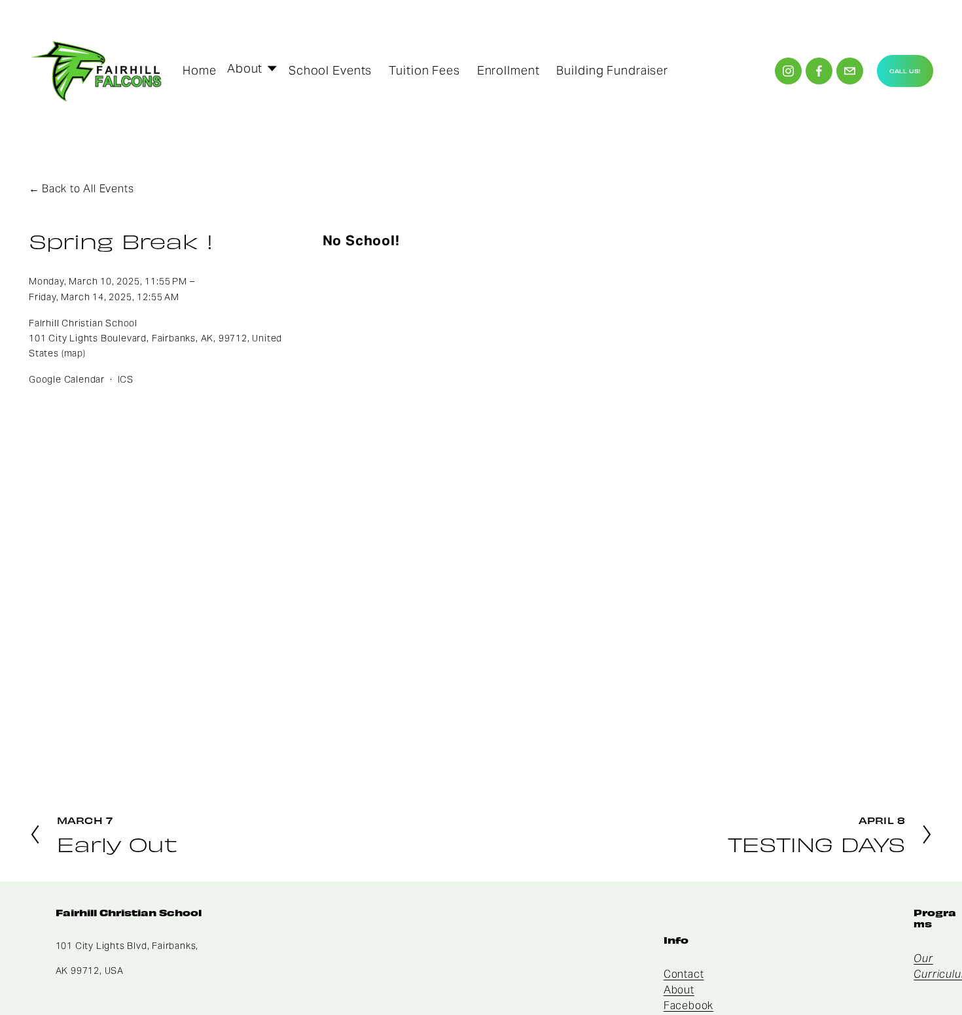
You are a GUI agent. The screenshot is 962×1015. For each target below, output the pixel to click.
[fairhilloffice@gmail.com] (849, 71)
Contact (684, 974)
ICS (126, 379)
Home (200, 70)
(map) (74, 353)
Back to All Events (88, 189)
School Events (330, 70)
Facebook (688, 1005)
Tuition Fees (424, 70)
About (679, 990)
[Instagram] (788, 71)
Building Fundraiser (612, 70)
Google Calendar (67, 379)
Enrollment (508, 70)
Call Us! (905, 71)
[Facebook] (819, 71)
